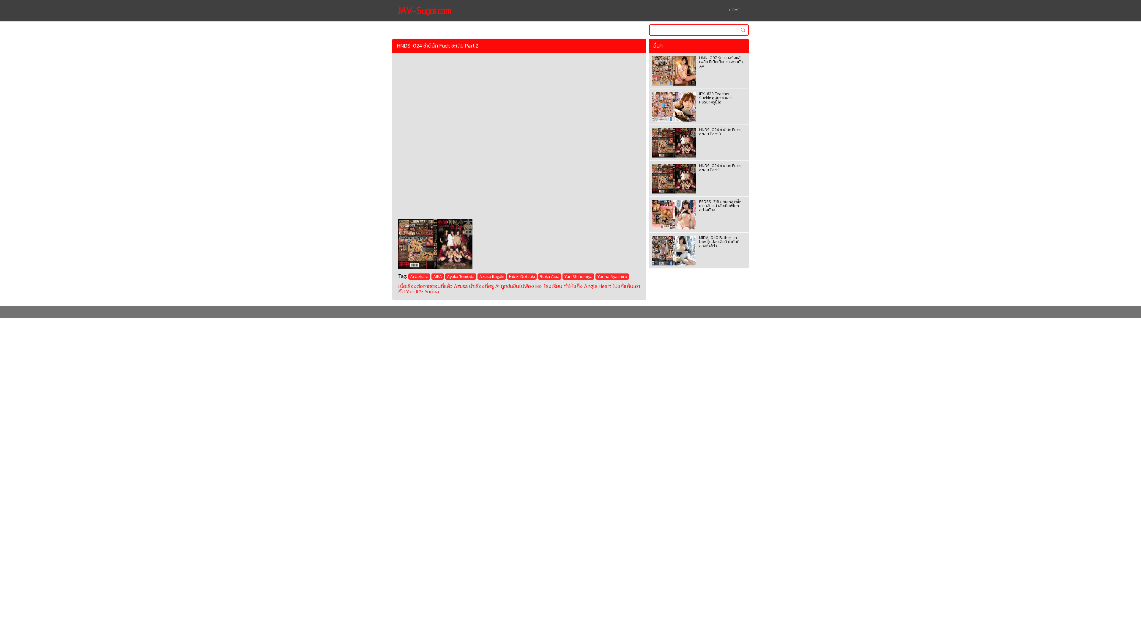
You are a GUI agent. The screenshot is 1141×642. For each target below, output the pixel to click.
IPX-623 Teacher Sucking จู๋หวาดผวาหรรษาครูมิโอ (715, 98)
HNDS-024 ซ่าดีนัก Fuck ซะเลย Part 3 (720, 132)
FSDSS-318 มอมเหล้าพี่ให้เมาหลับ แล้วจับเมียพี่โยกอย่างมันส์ (720, 206)
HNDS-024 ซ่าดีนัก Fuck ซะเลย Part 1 (720, 168)
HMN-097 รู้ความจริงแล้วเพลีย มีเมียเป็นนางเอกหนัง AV (721, 62)
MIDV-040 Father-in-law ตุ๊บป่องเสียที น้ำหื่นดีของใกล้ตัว (719, 242)
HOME (734, 10)
